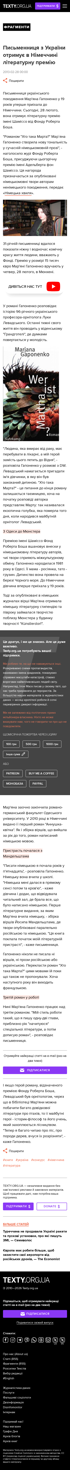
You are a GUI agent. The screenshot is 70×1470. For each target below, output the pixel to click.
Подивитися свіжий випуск (35, 1323)
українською (32, 1456)
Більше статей (16, 1224)
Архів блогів (11, 1436)
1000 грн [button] (52, 744)
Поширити (16, 81)
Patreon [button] (12, 773)
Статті (7, 1359)
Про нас (8, 1354)
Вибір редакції (13, 1373)
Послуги (8, 1393)
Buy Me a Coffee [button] (41, 773)
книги (9, 1160)
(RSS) (14, 1359)
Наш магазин (12, 1426)
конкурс (39, 1160)
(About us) (21, 1354)
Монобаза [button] (14, 784)
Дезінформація (13, 1402)
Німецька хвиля (18, 193)
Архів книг (10, 1441)
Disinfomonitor (12, 1407)
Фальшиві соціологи (17, 1397)
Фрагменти (10, 1364)
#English (8, 1378)
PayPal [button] (37, 784)
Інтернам (9, 1412)
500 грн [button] (31, 744)
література (12, 1166)
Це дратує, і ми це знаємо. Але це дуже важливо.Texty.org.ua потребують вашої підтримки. (34, 648)
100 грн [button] (11, 744)
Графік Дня (10, 1431)
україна (23, 1160)
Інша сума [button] (13, 754)
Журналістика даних (16, 1388)
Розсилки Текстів (14, 1368)
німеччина (56, 1160)
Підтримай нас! (13, 1422)
